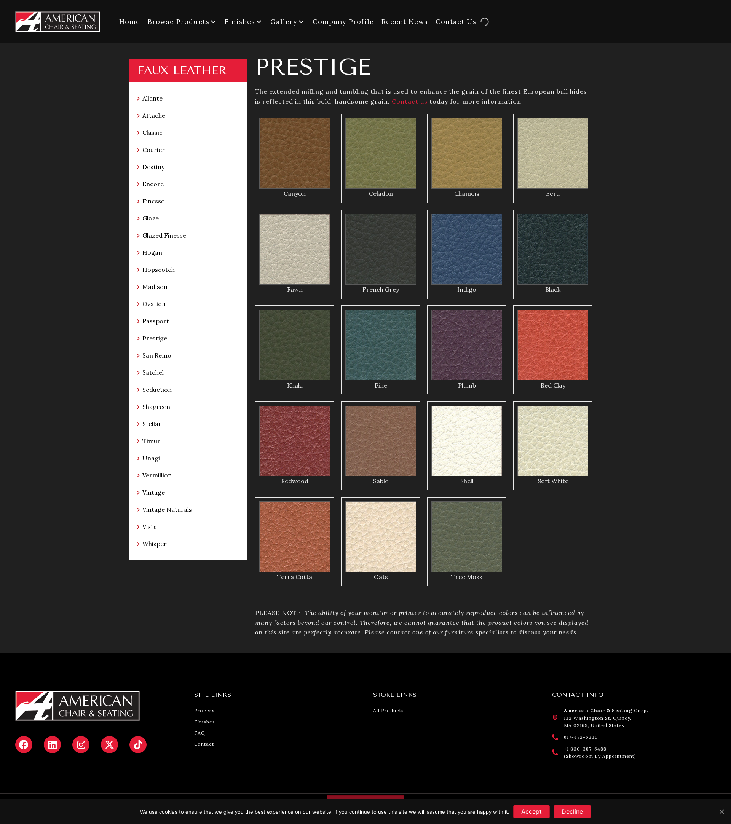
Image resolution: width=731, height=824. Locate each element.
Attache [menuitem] (153, 115)
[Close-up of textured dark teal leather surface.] (380, 345)
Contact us (410, 101)
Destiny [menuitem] (153, 167)
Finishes (204, 722)
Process (204, 710)
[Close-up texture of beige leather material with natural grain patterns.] (380, 536)
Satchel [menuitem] (153, 372)
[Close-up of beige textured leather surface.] (552, 153)
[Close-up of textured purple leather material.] (466, 345)
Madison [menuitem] (155, 287)
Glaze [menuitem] (150, 218)
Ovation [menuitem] (154, 304)
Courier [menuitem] (153, 149)
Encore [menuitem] (153, 184)
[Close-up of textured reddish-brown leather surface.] (552, 345)
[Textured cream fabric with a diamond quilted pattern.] (466, 441)
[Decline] (721, 811)
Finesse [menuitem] (153, 201)
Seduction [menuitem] (157, 389)
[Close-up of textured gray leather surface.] (466, 536)
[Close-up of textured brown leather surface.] (294, 153)
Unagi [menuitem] (151, 458)
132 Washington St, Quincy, (598, 718)
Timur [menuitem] (151, 441)
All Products (388, 710)
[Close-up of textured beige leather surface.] (294, 249)
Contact (204, 744)
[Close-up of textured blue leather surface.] (466, 249)
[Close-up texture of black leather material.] (380, 249)
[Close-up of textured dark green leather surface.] (294, 345)
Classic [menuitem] (152, 132)
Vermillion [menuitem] (157, 475)
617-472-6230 (581, 737)
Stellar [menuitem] (151, 424)
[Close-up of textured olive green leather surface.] (380, 153)
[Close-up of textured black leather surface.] (552, 249)
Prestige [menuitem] (154, 338)
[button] (213, 21)
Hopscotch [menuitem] (158, 269)
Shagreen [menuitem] (156, 406)
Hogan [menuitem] (152, 252)
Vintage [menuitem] (153, 492)
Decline (572, 811)
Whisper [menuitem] (154, 544)
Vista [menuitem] (149, 526)
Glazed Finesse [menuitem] (164, 235)
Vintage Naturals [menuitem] (167, 509)
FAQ (199, 733)
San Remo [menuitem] (156, 355)
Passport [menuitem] (155, 321)
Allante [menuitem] (152, 98)
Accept (531, 811)
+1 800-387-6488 (585, 749)
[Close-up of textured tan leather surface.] (466, 153)
